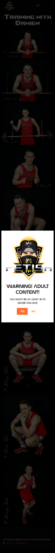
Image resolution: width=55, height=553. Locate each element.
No (33, 311)
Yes (22, 311)
